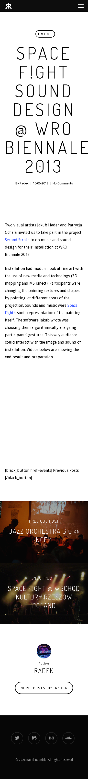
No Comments (63, 183)
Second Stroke (17, 239)
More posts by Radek (44, 688)
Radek (24, 183)
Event (45, 33)
